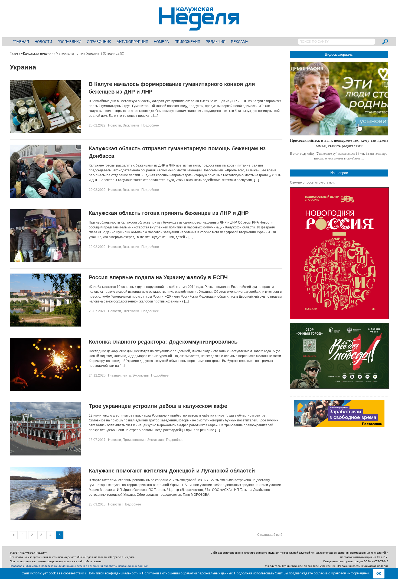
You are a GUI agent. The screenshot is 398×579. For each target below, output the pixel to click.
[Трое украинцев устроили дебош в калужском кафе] (45, 454)
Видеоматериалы (339, 54)
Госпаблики (69, 42)
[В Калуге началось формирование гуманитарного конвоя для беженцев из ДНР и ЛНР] (45, 132)
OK (378, 573)
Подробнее (150, 125)
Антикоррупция (132, 42)
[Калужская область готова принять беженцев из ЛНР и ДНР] (45, 261)
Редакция (215, 42)
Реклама (239, 42)
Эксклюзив (131, 125)
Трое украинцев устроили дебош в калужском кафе (158, 406)
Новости (43, 42)
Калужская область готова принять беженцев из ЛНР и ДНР (169, 213)
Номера (161, 42)
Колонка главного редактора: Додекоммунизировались (163, 342)
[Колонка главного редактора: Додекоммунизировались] (45, 390)
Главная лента (119, 375)
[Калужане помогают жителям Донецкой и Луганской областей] (45, 519)
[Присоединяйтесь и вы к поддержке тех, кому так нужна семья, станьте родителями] (339, 98)
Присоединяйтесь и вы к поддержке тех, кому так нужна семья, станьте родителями (339, 143)
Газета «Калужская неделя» (31, 53)
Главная (21, 42)
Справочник (99, 42)
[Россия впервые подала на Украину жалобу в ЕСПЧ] (45, 325)
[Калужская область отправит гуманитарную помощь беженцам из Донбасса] (45, 197)
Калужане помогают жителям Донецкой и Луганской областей (172, 471)
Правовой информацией (350, 573)
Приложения (187, 42)
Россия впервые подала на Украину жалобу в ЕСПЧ (158, 277)
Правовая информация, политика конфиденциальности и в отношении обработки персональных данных (79, 565)
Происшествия (134, 440)
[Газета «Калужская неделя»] (199, 27)
